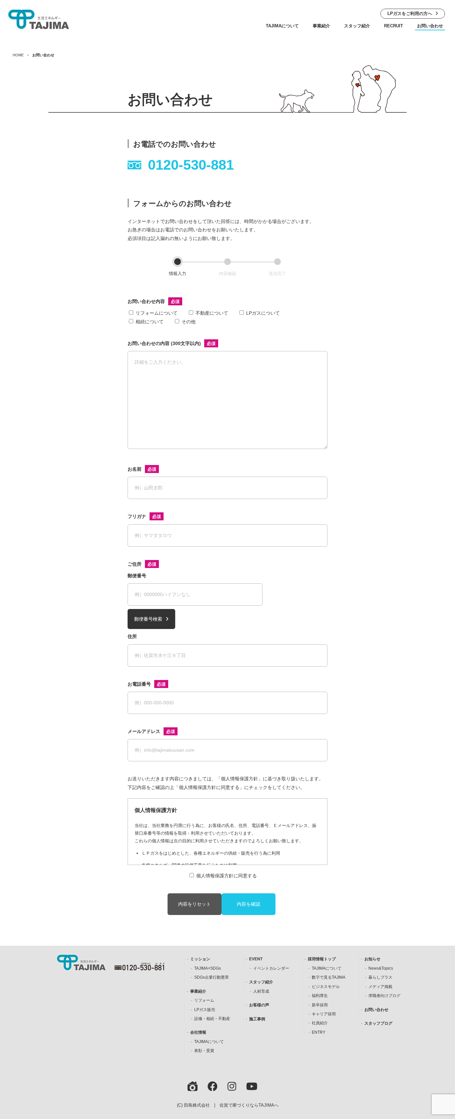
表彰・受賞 (204, 1050)
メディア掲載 (380, 986)
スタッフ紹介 (357, 25)
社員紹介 (320, 1023)
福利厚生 (320, 995)
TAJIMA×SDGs (207, 968)
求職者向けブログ (384, 995)
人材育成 (261, 991)
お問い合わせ (430, 25)
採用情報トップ (322, 959)
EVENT (255, 959)
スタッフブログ (378, 1023)
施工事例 (257, 1019)
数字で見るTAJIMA (328, 977)
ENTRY (318, 1032)
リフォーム (204, 1000)
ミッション (200, 959)
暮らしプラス (380, 977)
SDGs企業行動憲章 (211, 977)
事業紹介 (321, 25)
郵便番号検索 (148, 619)
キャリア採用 (324, 1014)
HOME (18, 55)
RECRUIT (393, 25)
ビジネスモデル (326, 986)
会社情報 (198, 1032)
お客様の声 (259, 1005)
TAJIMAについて (282, 25)
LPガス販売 (204, 1009)
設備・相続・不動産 (212, 1018)
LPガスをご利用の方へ (409, 13)
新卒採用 (320, 1005)
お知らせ (372, 959)
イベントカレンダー (271, 968)
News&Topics (380, 968)
